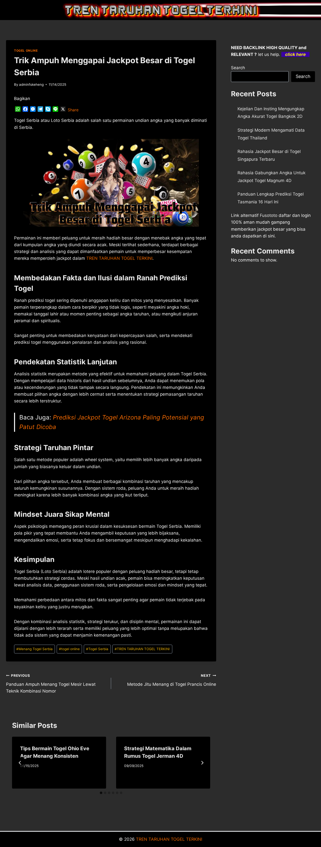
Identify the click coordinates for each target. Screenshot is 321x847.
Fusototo (268, 215)
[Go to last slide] (20, 763)
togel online (69, 649)
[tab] (101, 793)
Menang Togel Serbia (34, 649)
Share (73, 109)
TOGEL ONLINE (26, 50)
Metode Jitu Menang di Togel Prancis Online (171, 680)
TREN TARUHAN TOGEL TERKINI (142, 649)
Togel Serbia (97, 649)
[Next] (202, 763)
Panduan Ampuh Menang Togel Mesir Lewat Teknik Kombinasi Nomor (51, 683)
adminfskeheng (31, 84)
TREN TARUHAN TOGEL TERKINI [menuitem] (119, 258)
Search (238, 67)
